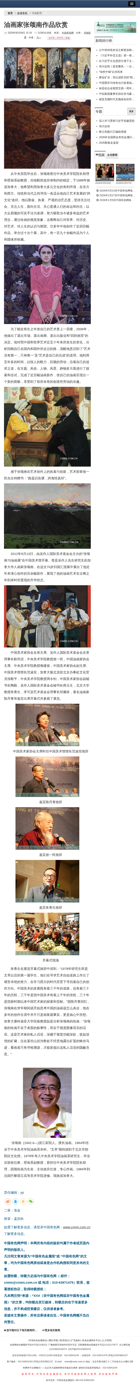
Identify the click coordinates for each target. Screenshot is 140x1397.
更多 (131, 111)
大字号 (52, 38)
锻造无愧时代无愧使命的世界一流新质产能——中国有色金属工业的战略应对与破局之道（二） (117, 99)
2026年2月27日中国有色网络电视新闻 (125, 183)
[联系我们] (64, 1340)
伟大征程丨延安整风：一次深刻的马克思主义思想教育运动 (117, 66)
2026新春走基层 (108, 142)
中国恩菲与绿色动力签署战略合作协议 (117, 82)
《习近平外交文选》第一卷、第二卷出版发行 (117, 55)
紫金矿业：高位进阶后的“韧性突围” (117, 77)
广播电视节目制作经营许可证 (62, 1345)
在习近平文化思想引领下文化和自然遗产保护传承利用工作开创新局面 (117, 60)
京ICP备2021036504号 (79, 1349)
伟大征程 (104, 126)
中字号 (60, 38)
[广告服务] (76, 1340)
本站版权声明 (108, 1374)
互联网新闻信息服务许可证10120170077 (98, 1345)
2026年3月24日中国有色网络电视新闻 (104, 183)
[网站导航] (53, 1340)
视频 (101, 155)
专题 (99, 111)
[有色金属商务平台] (91, 1340)
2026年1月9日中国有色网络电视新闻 (117, 200)
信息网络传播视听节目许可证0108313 (28, 1345)
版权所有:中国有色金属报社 (42, 1374)
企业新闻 (112, 154)
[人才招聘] (107, 1340)
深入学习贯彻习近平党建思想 (117, 120)
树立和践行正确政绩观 (112, 131)
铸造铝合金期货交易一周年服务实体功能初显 (117, 88)
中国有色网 (68, 32)
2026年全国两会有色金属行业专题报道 (117, 137)
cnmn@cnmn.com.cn (75, 1361)
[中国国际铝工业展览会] (115, 27)
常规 (67, 38)
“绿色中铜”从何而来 (111, 71)
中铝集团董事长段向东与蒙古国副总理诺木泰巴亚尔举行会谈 (117, 93)
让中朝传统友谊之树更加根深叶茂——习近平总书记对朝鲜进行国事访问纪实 (117, 49)
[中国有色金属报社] (38, 1340)
